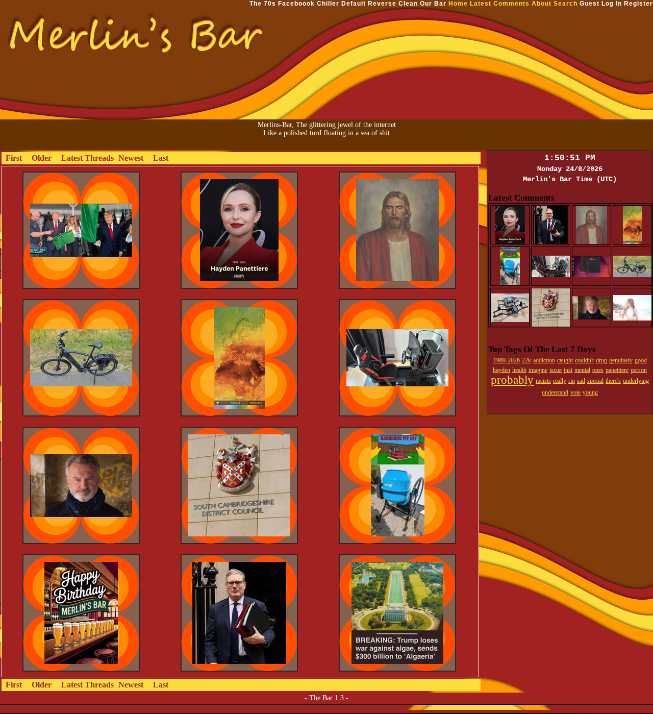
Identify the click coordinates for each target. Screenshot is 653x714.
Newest (130, 158)
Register (638, 3)
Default (353, 3)
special (595, 380)
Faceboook (296, 3)
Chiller (328, 3)
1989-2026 (506, 360)
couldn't (584, 360)
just (568, 369)
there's (613, 380)
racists (543, 380)
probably (512, 380)
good (641, 360)
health (519, 369)
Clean (408, 3)
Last (160, 158)
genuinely (621, 360)
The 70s (262, 3)
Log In (611, 3)
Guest (589, 3)
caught (565, 360)
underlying (636, 380)
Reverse (382, 3)
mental (582, 369)
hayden (501, 369)
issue (555, 369)
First (14, 158)
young (590, 392)
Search (565, 3)
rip (571, 380)
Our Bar (433, 3)
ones (598, 369)
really (559, 380)
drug (601, 360)
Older (42, 158)
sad (581, 380)
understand (555, 392)
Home (458, 3)
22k (526, 360)
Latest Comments (500, 3)
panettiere (617, 369)
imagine (538, 369)
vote (575, 392)
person (639, 369)
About (541, 3)
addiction (544, 360)
